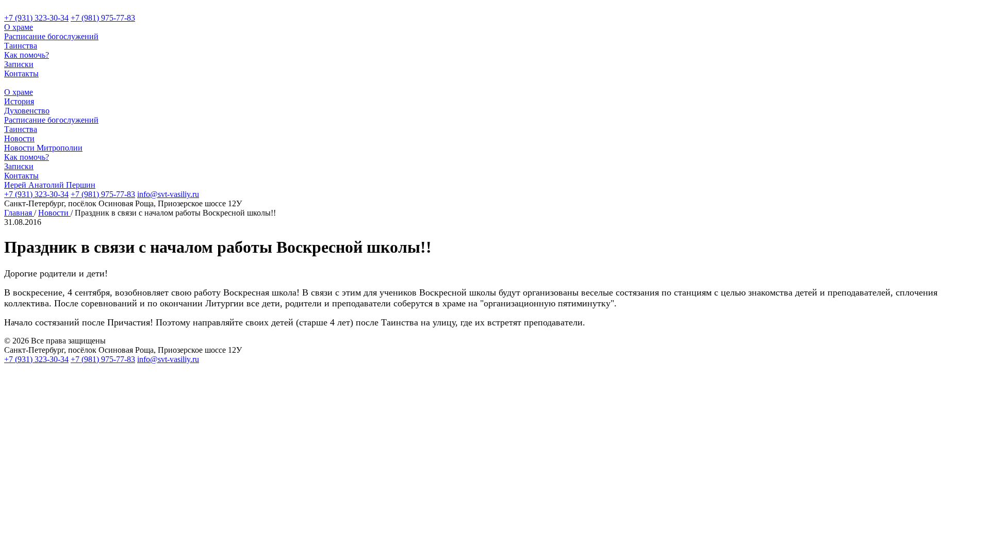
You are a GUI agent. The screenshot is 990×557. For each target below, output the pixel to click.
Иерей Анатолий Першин (49, 185)
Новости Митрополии (43, 147)
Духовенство (27, 110)
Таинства (20, 45)
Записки (19, 64)
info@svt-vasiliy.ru (168, 194)
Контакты (21, 73)
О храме (18, 27)
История (19, 101)
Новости (19, 138)
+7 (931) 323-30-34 (36, 17)
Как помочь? (26, 55)
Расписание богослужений (51, 36)
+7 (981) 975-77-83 (103, 17)
